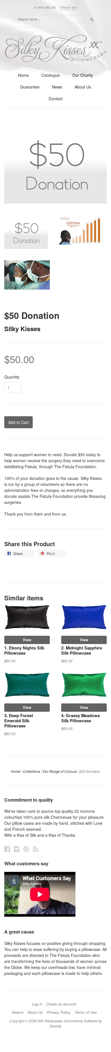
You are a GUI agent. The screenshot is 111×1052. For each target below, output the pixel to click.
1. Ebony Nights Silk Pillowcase (24, 650)
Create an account (61, 1004)
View (27, 639)
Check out (68, 7)
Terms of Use (86, 1012)
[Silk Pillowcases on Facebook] (7, 849)
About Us (83, 87)
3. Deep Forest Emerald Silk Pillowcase (18, 720)
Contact (56, 98)
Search (17, 1012)
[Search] (92, 19)
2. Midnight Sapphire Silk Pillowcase (81, 650)
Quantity (11, 377)
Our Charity (82, 75)
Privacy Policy (59, 1012)
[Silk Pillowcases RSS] (35, 849)
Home (23, 75)
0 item (45, 7)
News (57, 87)
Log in (37, 1004)
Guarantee (30, 87)
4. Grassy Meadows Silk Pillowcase (80, 718)
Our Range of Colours (60, 771)
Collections (31, 771)
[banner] (55, 48)
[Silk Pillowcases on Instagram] (17, 849)
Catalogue (50, 75)
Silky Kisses (22, 328)
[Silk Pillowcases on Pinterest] (26, 849)
